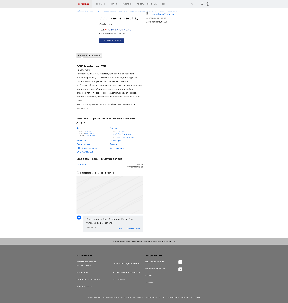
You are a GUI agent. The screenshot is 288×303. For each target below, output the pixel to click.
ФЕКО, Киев (87, 131)
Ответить (119, 228)
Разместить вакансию (155, 269)
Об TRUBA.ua (138, 297)
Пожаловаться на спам (133, 228)
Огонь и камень (84, 144)
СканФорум (116, 140)
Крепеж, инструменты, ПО (88, 280)
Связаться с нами (151, 297)
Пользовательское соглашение (178, 297)
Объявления (127, 4)
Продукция (152, 4)
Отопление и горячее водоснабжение (86, 264)
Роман (113, 144)
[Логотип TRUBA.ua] (85, 4)
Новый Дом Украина (120, 134)
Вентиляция (82, 273)
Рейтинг (113, 4)
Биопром (114, 128)
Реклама (149, 276)
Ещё (163, 4)
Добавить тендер (84, 286)
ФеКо (79, 128)
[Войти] (208, 4)
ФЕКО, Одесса (89, 133)
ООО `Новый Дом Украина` (125, 137)
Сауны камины (117, 148)
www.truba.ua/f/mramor (162, 14)
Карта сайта (195, 297)
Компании (100, 4)
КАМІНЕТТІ (82, 140)
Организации (119, 280)
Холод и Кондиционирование (127, 264)
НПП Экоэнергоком (86, 148)
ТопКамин (81, 164)
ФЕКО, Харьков (90, 135)
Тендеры (141, 4)
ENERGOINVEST (84, 152)
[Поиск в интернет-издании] (202, 4)
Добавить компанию (154, 262)
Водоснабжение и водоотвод (126, 273)
